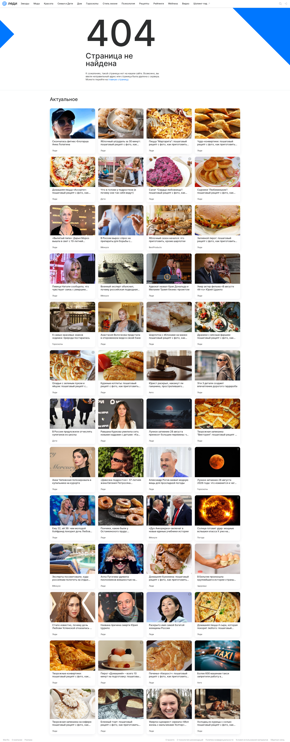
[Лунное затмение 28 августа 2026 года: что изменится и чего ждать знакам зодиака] (217, 469)
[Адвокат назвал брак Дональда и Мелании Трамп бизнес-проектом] (169, 276)
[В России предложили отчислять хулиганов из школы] (72, 421)
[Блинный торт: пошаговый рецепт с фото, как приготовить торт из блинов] (120, 711)
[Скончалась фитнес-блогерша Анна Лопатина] (72, 131)
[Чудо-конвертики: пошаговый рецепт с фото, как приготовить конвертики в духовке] (217, 131)
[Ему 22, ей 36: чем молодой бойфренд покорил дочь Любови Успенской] (72, 518)
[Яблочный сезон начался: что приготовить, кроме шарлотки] (169, 227)
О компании (17, 740)
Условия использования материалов (252, 740)
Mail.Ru (6, 740)
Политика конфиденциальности (219, 740)
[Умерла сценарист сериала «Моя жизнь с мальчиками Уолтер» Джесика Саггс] (169, 711)
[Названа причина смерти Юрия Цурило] (120, 614)
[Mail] (4, 3)
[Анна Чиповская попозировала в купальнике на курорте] (72, 469)
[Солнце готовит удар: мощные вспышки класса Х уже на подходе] (217, 518)
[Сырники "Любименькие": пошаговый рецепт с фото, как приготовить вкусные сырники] (217, 179)
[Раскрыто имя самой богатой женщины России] (169, 614)
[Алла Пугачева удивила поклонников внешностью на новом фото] (120, 566)
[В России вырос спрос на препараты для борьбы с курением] (120, 227)
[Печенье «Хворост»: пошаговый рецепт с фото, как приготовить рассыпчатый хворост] (169, 663)
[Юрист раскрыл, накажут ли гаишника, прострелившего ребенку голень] (169, 373)
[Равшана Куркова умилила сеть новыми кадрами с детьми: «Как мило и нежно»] (120, 421)
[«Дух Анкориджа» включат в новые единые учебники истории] (169, 518)
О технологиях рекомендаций (190, 740)
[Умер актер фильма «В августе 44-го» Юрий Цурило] (217, 276)
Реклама (28, 740)
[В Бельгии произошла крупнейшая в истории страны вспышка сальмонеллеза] (217, 566)
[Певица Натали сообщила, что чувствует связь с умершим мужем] (72, 276)
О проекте (170, 740)
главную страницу (118, 79)
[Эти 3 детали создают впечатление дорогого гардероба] (217, 373)
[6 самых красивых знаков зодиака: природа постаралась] (72, 324)
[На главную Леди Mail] (12, 3)
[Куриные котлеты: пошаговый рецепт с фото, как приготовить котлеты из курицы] (120, 373)
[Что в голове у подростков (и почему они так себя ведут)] (120, 179)
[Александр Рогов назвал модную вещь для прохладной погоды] (169, 469)
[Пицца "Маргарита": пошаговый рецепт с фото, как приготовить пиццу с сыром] (169, 131)
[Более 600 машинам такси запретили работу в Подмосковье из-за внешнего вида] (217, 663)
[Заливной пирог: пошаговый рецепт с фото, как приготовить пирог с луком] (217, 227)
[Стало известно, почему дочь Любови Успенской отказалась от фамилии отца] (72, 614)
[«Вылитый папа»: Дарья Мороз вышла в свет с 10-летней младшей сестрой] (72, 227)
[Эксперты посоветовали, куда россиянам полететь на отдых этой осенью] (72, 566)
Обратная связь (278, 740)
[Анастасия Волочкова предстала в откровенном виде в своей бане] (120, 324)
